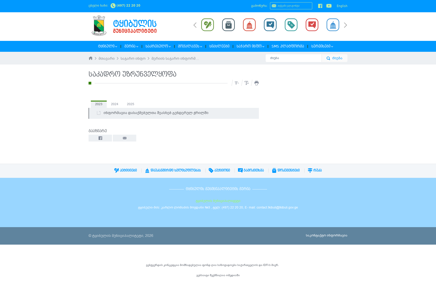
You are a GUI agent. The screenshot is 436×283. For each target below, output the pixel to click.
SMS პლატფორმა (288, 46)
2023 (98, 104)
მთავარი (107, 59)
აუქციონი (221, 170)
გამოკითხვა (253, 170)
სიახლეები (219, 46)
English (342, 6)
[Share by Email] (124, 138)
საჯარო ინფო (133, 59)
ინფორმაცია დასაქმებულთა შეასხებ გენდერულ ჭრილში (156, 112)
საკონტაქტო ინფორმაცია (326, 235)
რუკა (317, 170)
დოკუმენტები (288, 170)
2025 (130, 104)
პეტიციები (128, 170)
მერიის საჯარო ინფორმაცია (175, 59)
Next (345, 25)
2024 (114, 104)
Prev (195, 25)
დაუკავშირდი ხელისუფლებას (175, 170)
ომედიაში (233, 275)
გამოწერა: (259, 6)
